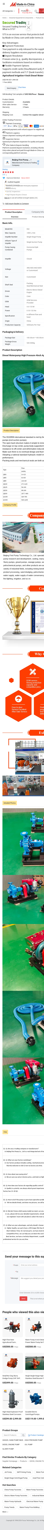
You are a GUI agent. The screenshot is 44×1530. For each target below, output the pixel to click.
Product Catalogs (37, 1435)
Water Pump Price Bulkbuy (30, 1507)
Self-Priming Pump (24, 1472)
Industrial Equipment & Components (21, 18)
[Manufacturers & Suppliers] (22, 4)
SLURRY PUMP (8, 1449)
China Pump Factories (12, 1489)
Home (4, 18)
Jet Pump (8, 1472)
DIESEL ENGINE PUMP (11, 1444)
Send (23, 1298)
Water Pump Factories (34, 1489)
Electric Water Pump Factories (15, 1495)
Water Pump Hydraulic (12, 1501)
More (4, 1512)
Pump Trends (9, 1507)
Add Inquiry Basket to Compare (17, 203)
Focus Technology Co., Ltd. (31, 1520)
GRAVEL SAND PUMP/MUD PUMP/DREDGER (13, 1440)
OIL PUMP (29, 1444)
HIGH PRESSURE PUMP (34, 1440)
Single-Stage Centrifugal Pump (16, 1478)
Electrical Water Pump (35, 1501)
